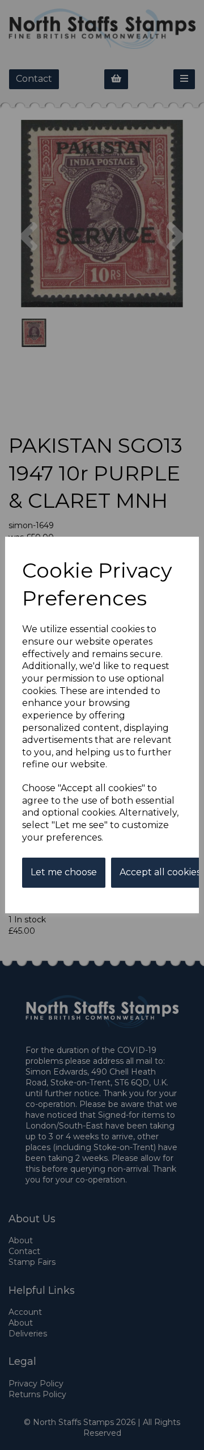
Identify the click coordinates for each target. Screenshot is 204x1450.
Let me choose (64, 872)
